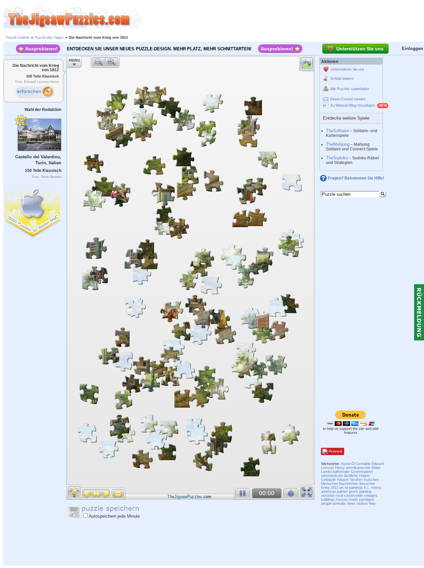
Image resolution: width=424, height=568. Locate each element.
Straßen (356, 480)
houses (342, 499)
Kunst (345, 464)
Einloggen (412, 48)
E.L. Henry (372, 488)
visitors (362, 503)
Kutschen (371, 480)
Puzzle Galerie (17, 37)
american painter (334, 491)
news (351, 503)
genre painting (360, 491)
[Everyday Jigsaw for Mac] (33, 211)
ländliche (351, 476)
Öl (353, 464)
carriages (366, 499)
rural (339, 495)
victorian (328, 495)
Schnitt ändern (341, 78)
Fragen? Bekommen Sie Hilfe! (356, 178)
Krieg (325, 488)
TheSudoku (337, 157)
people (326, 503)
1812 (334, 488)
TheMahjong (337, 144)
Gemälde (363, 464)
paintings (356, 488)
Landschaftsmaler (335, 472)
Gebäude (328, 480)
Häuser (343, 480)
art (341, 488)
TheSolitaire (337, 130)
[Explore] (34, 91)
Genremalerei (362, 472)
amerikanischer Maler (363, 468)
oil (346, 488)
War (372, 503)
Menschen (329, 484)
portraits (339, 503)
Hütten (364, 476)
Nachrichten (348, 484)
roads (353, 499)
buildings (328, 499)
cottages (371, 495)
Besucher (367, 484)
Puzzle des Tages (49, 37)
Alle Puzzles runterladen (349, 89)
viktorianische (332, 476)
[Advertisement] (283, 18)
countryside (353, 495)
